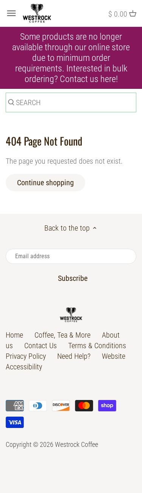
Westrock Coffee (76, 444)
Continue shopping (45, 182)
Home (14, 335)
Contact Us (40, 345)
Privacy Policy (26, 356)
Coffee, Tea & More (62, 335)
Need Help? (74, 356)
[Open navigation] (11, 13)
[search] (10, 103)
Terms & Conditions (97, 345)
